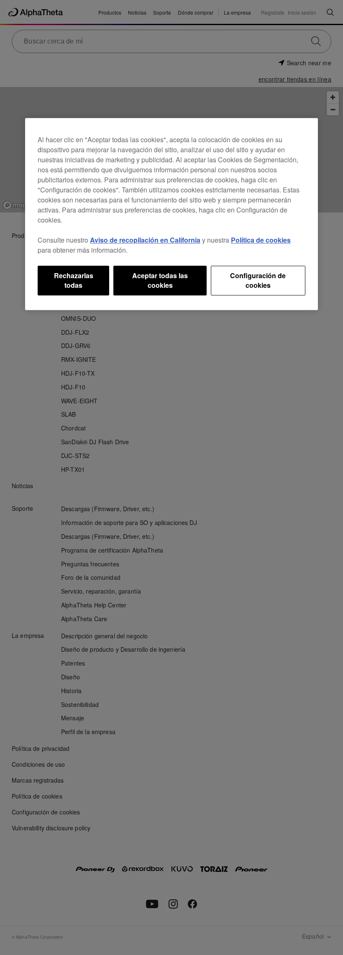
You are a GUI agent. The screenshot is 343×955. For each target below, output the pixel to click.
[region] (171, 214)
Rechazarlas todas (73, 280)
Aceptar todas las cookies (160, 280)
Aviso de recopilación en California (145, 240)
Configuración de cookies (258, 280)
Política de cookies (261, 240)
